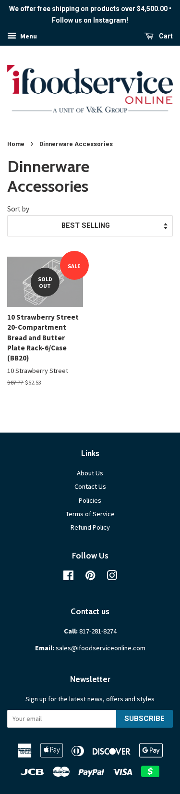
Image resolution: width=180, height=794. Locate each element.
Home (15, 144)
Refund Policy (90, 527)
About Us (90, 473)
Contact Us (90, 486)
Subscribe (144, 718)
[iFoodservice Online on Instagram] (112, 577)
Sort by (18, 208)
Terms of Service (90, 513)
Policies (90, 500)
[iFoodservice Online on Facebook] (68, 577)
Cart (165, 36)
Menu (28, 36)
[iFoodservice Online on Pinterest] (90, 577)
